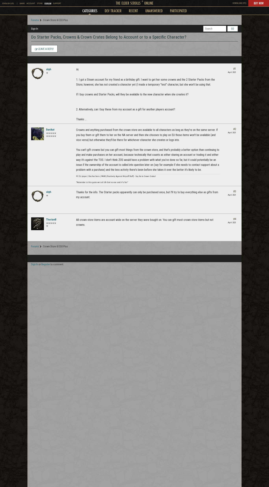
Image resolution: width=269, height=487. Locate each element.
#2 (234, 129)
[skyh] (37, 73)
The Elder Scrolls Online (134, 3)
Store (40, 3)
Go (232, 28)
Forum (47, 3)
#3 (234, 191)
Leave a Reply (46, 49)
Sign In (34, 28)
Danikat (50, 129)
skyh (48, 69)
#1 (234, 68)
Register (45, 264)
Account (31, 3)
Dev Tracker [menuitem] (113, 11)
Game (22, 3)
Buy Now (259, 3)
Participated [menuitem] (178, 11)
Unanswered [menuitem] (154, 11)
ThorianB (51, 219)
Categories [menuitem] (89, 11)
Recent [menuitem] (133, 11)
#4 (234, 219)
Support (57, 3)
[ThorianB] (37, 223)
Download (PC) (239, 3)
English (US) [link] (8, 3)
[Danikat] (37, 133)
